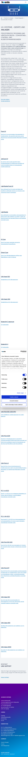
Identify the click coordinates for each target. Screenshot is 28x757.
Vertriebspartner (5, 745)
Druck (2, 720)
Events (2, 744)
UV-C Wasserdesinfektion (7, 730)
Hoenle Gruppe (5, 742)
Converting (3, 719)
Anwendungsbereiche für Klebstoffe (10, 702)
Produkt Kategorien (19, 18)
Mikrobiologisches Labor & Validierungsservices (13, 735)
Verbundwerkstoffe (6, 717)
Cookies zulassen (14, 397)
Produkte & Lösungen (8, 18)
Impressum (12, 754)
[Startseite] (1, 18)
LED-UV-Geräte (5, 709)
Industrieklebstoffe (5, 700)
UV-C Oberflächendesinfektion (8, 729)
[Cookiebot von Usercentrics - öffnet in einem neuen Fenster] (20, 351)
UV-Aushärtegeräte (6, 705)
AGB (2, 754)
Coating (3, 715)
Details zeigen (20, 393)
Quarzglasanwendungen (7, 734)
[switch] (24, 379)
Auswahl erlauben (14, 400)
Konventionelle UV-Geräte (7, 707)
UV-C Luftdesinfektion (6, 727)
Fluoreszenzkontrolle (6, 704)
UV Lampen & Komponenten (8, 732)
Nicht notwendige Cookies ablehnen (14, 404)
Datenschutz (6, 754)
